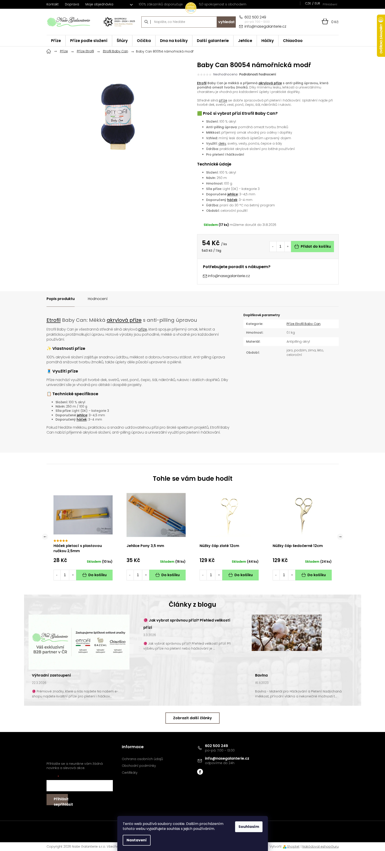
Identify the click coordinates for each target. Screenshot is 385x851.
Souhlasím (248, 826)
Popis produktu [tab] (61, 298)
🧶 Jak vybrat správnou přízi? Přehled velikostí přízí (186, 624)
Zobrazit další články (192, 718)
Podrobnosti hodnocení (257, 74)
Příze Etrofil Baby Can (303, 324)
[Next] (340, 537)
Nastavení (137, 840)
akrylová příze (270, 83)
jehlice (232, 194)
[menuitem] (56, 40)
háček (232, 200)
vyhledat (226, 21)
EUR (317, 3)
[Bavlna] (287, 632)
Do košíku (97, 575)
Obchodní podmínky (139, 766)
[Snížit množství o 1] (273, 246)
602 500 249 (216, 745)
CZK (308, 3)
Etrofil (202, 83)
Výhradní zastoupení (51, 675)
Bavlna (261, 675)
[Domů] (49, 50)
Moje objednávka (99, 4)
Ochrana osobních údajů (142, 759)
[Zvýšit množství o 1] (288, 246)
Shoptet (293, 846)
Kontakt (53, 4)
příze (223, 100)
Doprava (72, 4)
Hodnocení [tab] (97, 298)
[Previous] (45, 537)
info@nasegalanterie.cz (227, 758)
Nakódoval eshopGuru (320, 846)
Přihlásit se (61, 800)
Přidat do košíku (316, 246)
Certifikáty (130, 773)
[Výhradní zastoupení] (79, 642)
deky (222, 143)
